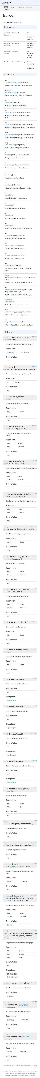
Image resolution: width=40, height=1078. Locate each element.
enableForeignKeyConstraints (14, 245)
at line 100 (34, 460)
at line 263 (34, 820)
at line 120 (34, 493)
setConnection (9, 312)
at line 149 (34, 556)
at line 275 (34, 842)
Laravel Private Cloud (30, 1075)
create (7, 165)
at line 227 (34, 733)
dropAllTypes (9, 215)
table (6, 155)
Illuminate (12, 7)
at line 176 (34, 621)
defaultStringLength (11, 92)
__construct (8, 82)
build (6, 265)
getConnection (9, 302)
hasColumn (8, 112)
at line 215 (34, 706)
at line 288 (34, 863)
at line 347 (34, 982)
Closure (6, 53)
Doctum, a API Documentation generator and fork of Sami (24, 1066)
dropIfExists (8, 185)
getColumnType (10, 135)
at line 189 (34, 649)
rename (7, 235)
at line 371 (34, 1033)
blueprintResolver (10, 322)
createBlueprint (9, 277)
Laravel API (6, 2)
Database (21, 7)
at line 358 (34, 1001)
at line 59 (34, 366)
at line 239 (34, 760)
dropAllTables (9, 195)
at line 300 (34, 895)
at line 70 (34, 396)
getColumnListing (10, 145)
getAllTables (9, 225)
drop (6, 175)
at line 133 (34, 526)
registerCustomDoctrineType (14, 290)
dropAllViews (9, 205)
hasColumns (9, 124)
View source (17, 22)
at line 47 (34, 336)
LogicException (12, 700)
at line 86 (34, 425)
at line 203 (34, 678)
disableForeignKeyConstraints (14, 255)
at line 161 (34, 589)
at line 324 (34, 930)
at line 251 (34, 788)
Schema (29, 7)
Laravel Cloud (5, 1071)
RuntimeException (12, 977)
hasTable (8, 102)
